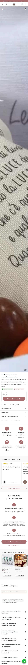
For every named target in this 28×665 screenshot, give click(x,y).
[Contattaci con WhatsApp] (24, 661)
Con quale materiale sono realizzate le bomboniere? (9, 624)
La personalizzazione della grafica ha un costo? (11, 612)
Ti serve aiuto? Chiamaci (13, 545)
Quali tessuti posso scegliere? (10, 657)
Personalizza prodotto (14, 399)
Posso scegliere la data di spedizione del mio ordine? (9, 639)
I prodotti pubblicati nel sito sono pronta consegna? (11, 618)
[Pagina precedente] (3, 9)
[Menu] (3, 4)
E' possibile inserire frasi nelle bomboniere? (10, 652)
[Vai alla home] (14, 4)
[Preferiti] (6, 4)
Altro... (3, 386)
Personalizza (8, 575)
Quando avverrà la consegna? (10, 592)
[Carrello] (25, 4)
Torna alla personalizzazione (14, 542)
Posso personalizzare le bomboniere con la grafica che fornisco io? (10, 632)
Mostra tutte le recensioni (14, 488)
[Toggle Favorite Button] (25, 9)
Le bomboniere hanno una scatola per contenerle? (11, 645)
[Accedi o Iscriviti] (22, 4)
